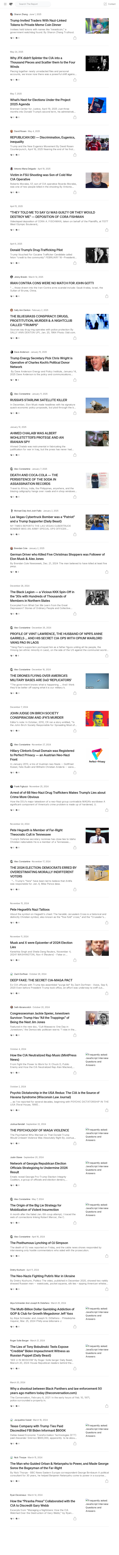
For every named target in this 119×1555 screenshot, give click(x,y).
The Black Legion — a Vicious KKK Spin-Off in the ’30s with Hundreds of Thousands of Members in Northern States (42, 596)
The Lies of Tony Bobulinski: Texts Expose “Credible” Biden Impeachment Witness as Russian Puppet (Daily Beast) (40, 1351)
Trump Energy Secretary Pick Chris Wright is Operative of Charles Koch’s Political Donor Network (41, 362)
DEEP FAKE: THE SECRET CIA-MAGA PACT (41, 980)
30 (66, 1537)
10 (56, 1537)
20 (61, 1537)
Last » (81, 1537)
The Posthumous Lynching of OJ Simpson (39, 1243)
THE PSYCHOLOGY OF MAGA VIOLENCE (39, 1130)
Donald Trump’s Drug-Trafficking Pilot (36, 250)
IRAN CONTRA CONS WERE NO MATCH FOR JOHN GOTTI (52, 283)
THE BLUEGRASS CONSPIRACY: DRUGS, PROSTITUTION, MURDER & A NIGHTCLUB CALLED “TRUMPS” (41, 320)
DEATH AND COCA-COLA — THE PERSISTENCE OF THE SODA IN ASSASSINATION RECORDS (34, 479)
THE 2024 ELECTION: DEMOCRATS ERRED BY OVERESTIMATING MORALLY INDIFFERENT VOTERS (43, 871)
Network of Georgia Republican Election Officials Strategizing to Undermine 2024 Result (39, 1167)
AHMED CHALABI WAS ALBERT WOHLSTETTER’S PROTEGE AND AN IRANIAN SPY (37, 437)
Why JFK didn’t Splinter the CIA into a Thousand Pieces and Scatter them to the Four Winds (42, 62)
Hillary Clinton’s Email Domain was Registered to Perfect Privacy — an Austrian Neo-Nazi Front (42, 755)
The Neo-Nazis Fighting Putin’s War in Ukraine (42, 1276)
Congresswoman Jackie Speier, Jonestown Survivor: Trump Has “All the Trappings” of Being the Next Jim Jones (40, 1017)
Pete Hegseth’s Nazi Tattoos (30, 909)
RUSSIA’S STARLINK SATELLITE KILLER (38, 400)
